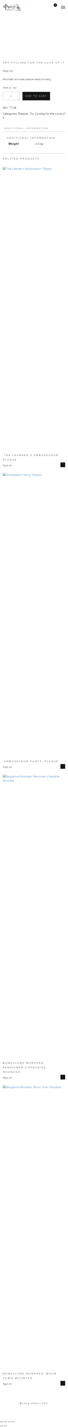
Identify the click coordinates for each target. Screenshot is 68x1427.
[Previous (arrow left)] (1, 1425)
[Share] (9, 1421)
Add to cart (36, 96)
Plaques (23, 113)
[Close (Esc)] (13, 1421)
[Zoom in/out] (1, 1421)
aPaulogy (39, 1403)
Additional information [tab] (26, 128)
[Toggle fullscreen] (5, 1421)
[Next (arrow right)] (5, 1425)
